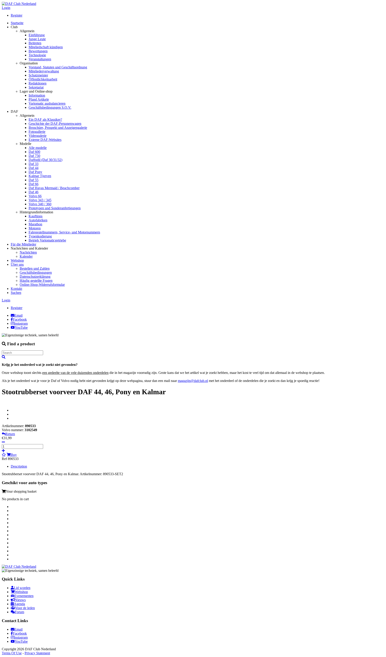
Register (16, 15)
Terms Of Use (12, 653)
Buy (14, 455)
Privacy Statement (37, 653)
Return (10, 434)
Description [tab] (19, 466)
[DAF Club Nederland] (19, 4)
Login (6, 8)
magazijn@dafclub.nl (193, 381)
